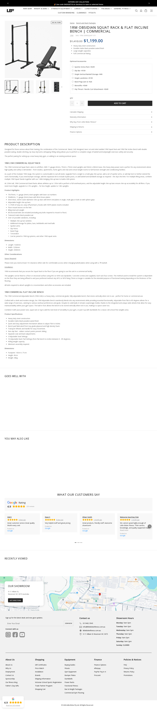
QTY (71, 98)
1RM (71, 35)
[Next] (149, 3)
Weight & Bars (40, 8)
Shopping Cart (40, 689)
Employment (10, 672)
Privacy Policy (129, 668)
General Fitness (121, 8)
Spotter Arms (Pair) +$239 (85, 67)
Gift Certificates (41, 665)
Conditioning (91, 8)
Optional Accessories (78, 61)
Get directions (15, 600)
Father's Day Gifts (12, 686)
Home (72, 23)
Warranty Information (78, 117)
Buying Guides (70, 665)
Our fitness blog (11, 682)
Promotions (128, 675)
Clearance (81, 13)
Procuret (97, 675)
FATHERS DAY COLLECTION (78, 2)
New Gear (27, 8)
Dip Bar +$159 (80, 70)
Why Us (8, 668)
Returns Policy (129, 672)
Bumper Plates (70, 675)
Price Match (39, 668)
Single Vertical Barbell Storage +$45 (88, 74)
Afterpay (97, 668)
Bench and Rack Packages (86, 23)
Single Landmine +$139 (84, 78)
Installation (39, 672)
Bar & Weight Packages (73, 689)
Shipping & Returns (77, 127)
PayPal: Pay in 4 (100, 672)
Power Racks (69, 682)
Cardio (77, 8)
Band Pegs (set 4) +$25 (83, 82)
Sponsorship (10, 679)
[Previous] (8, 3)
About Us (9, 665)
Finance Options (76, 132)
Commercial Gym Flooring (74, 693)
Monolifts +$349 (81, 85)
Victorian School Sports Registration (48, 682)
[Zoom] (33, 49)
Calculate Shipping (76, 112)
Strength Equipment (60, 8)
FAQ (125, 665)
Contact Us (10, 675)
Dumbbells (69, 679)
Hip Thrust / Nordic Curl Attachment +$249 (91, 89)
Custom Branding (66, 13)
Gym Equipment (70, 672)
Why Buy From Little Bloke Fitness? (83, 122)
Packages (105, 8)
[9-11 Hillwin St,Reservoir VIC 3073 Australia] (78, 593)
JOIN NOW (68, 623)
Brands (37, 675)
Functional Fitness (71, 686)
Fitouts (92, 13)
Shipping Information (43, 679)
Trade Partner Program (43, 686)
